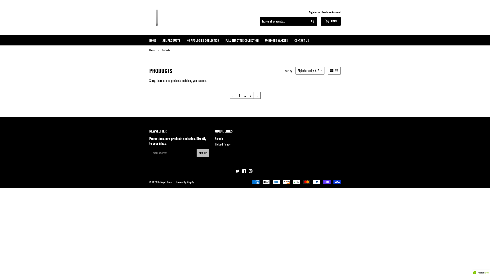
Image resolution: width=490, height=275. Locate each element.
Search (219, 138)
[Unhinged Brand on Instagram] (251, 171)
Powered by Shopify (185, 182)
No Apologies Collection (203, 40)
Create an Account (331, 12)
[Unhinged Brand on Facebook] (244, 171)
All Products (171, 40)
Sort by (288, 71)
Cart (333, 21)
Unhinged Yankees (276, 40)
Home (152, 40)
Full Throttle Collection (242, 40)
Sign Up (203, 153)
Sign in (313, 12)
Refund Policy (222, 144)
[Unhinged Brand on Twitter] (237, 171)
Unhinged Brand (165, 182)
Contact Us (301, 40)
